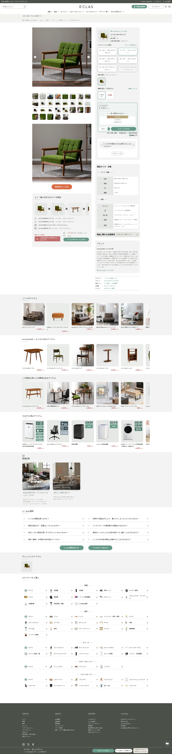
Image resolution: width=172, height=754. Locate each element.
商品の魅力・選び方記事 (28, 734)
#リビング (107, 286)
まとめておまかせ (125, 723)
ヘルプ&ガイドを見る (99, 548)
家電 (23, 721)
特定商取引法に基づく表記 (95, 728)
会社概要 (57, 719)
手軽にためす (124, 721)
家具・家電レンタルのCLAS (29, 20)
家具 (47, 20)
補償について (132, 88)
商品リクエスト (26, 736)
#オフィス (113, 286)
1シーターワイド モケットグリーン (107, 68)
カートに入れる (124, 129)
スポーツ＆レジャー (27, 728)
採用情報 (57, 721)
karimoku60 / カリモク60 (111, 280)
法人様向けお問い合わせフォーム (130, 728)
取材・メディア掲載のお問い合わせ (64, 730)
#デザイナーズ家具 (109, 288)
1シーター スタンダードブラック (107, 51)
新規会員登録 (141, 6)
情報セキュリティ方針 (94, 730)
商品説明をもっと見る (62, 187)
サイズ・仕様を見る (130, 45)
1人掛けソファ (62, 20)
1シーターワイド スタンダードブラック (128, 68)
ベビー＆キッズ (26, 730)
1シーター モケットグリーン (128, 51)
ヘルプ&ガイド (158, 1)
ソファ (53, 20)
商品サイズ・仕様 (104, 167)
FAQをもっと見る (117, 153)
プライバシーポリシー (94, 723)
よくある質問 (166, 1)
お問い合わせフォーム (94, 732)
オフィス (24, 725)
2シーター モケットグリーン (128, 60)
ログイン (157, 6)
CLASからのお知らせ (146, 1)
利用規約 (90, 725)
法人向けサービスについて (128, 719)
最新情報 (57, 723)
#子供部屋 (114, 283)
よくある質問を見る (70, 548)
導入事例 (123, 725)
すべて (41, 20)
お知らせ (24, 732)
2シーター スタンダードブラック (107, 60)
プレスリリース (59, 725)
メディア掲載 (58, 728)
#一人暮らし (107, 283)
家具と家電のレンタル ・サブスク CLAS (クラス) (14, 1)
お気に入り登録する (124, 750)
